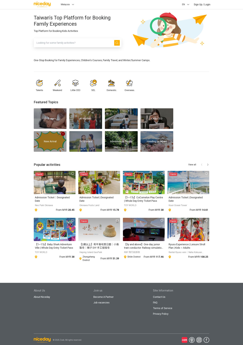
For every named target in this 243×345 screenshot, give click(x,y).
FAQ (155, 302)
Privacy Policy (160, 313)
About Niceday (42, 296)
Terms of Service (162, 308)
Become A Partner (103, 296)
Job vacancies (101, 302)
